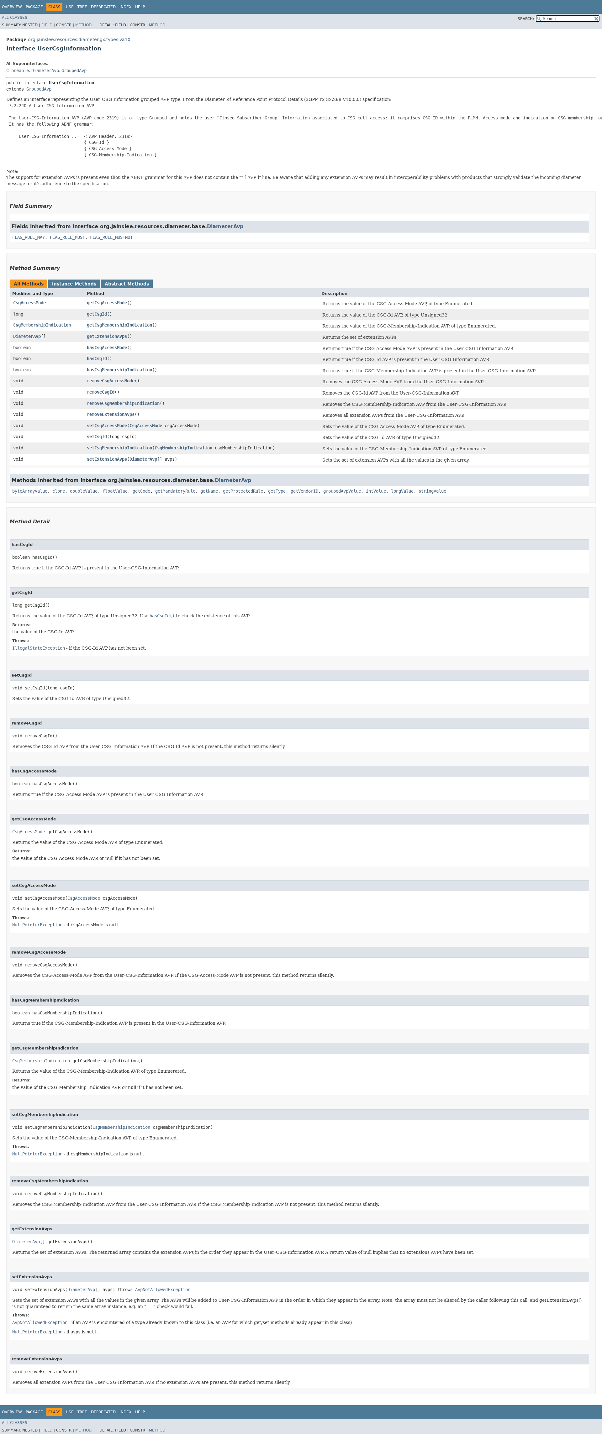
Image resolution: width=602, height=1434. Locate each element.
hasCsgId (97, 358)
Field (46, 25)
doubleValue (84, 491)
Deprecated (103, 7)
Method (83, 25)
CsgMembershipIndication (42, 324)
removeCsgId (100, 392)
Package (34, 7)
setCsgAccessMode (107, 425)
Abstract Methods (127, 283)
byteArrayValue (29, 491)
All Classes (14, 17)
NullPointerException (37, 924)
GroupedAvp (74, 70)
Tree (82, 7)
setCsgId (97, 436)
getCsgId (97, 314)
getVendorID (304, 491)
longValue (402, 491)
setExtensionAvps (107, 459)
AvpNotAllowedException (162, 1289)
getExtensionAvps (107, 336)
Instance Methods (74, 283)
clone (58, 491)
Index (125, 7)
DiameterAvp (45, 70)
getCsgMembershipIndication (119, 324)
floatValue (115, 491)
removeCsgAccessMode (111, 380)
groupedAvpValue (342, 491)
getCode (141, 491)
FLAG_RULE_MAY (28, 237)
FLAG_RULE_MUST (67, 237)
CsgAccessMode (29, 302)
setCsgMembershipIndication (119, 447)
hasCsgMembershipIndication (119, 369)
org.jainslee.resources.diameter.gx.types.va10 (79, 39)
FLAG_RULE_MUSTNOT (111, 237)
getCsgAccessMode (107, 302)
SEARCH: (526, 19)
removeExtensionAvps (111, 414)
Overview (12, 7)
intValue (376, 491)
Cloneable (17, 70)
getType (277, 491)
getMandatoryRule (175, 491)
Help (140, 7)
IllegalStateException (38, 648)
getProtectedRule (243, 491)
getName (209, 491)
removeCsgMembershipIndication (123, 403)
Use (70, 7)
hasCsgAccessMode (107, 347)
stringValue (432, 491)
